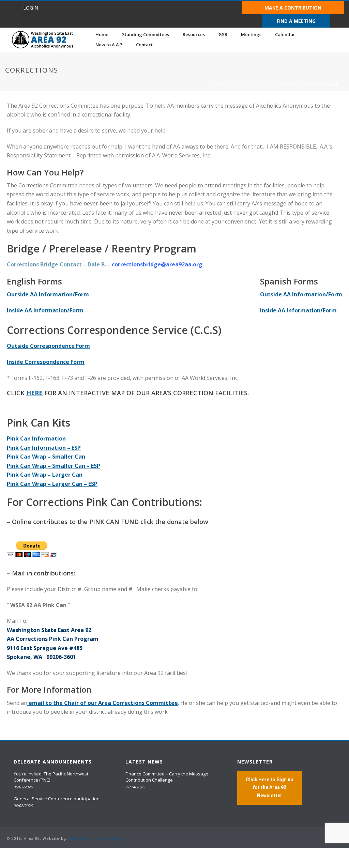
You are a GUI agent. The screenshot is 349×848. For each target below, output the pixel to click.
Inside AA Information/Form (45, 310)
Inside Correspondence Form (46, 362)
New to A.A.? (108, 45)
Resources (194, 34)
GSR (222, 34)
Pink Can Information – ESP (44, 447)
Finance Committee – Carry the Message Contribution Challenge (166, 777)
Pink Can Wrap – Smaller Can (46, 456)
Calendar (285, 34)
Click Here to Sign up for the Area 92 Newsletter (269, 787)
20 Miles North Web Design (97, 838)
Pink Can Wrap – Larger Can (44, 474)
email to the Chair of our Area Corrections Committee (102, 703)
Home (101, 34)
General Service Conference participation (57, 799)
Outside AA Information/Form (48, 294)
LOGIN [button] (30, 7)
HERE (34, 393)
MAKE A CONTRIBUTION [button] (292, 7)
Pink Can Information (36, 438)
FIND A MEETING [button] (296, 21)
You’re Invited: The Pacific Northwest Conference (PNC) (51, 777)
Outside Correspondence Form (48, 346)
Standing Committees (145, 34)
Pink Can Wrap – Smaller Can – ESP (53, 465)
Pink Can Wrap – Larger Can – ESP (52, 484)
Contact (144, 45)
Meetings (251, 34)
